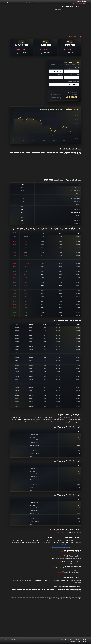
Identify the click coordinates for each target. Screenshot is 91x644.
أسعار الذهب (46, 2)
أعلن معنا (7, 2)
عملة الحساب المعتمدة (73, 81)
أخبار (27, 2)
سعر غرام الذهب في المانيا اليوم (60, 547)
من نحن (61, 639)
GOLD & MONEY (14, 2)
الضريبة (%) (60, 74)
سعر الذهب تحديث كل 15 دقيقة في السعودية (71, 544)
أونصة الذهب (77, 188)
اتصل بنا (84, 639)
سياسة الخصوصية (77, 639)
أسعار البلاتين (32, 2)
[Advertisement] (45, 21)
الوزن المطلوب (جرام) (74, 68)
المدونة (21, 2)
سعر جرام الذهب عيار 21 (74, 198)
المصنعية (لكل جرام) (74, 74)
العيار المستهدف (59, 68)
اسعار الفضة (39, 2)
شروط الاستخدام (68, 639)
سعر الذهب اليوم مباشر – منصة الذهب (78, 641)
